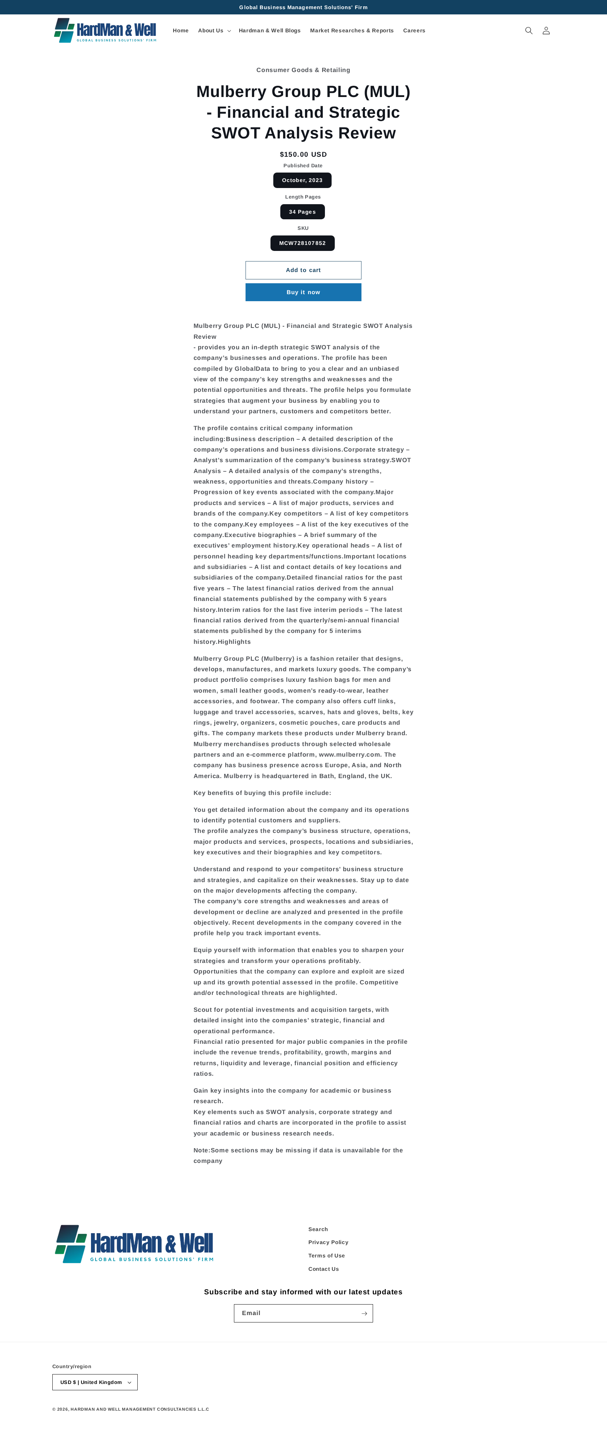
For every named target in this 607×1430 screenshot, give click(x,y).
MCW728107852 (302, 243)
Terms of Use (326, 1255)
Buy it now (303, 292)
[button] (214, 30)
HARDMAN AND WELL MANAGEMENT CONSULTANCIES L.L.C (140, 1409)
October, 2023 (302, 180)
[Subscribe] (364, 1314)
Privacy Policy (328, 1242)
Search (318, 1229)
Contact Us (323, 1269)
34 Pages (302, 212)
